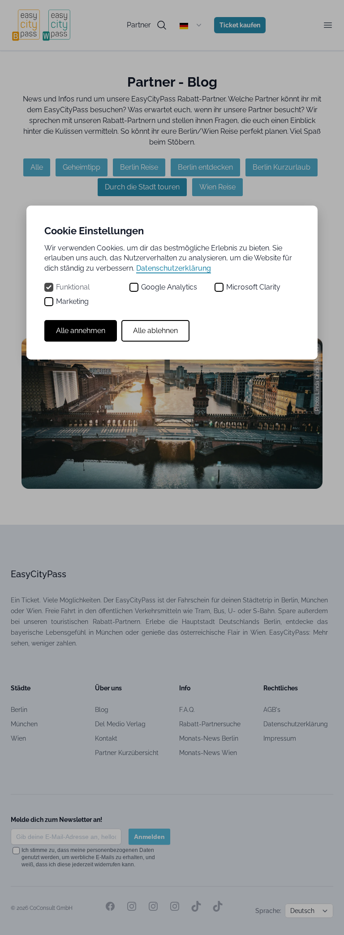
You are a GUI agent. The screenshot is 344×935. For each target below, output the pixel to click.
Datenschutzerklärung (173, 268)
